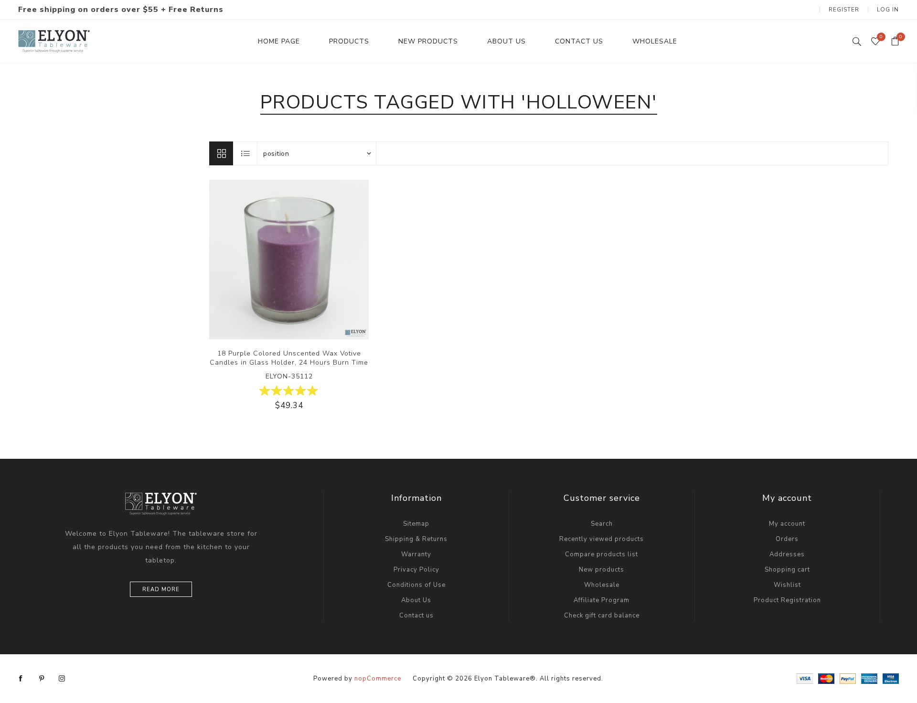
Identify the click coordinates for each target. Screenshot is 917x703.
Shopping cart (787, 569)
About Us (416, 600)
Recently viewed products (601, 539)
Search (602, 523)
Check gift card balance (602, 615)
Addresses (787, 554)
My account (787, 523)
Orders (787, 539)
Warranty (416, 554)
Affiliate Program (601, 600)
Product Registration (787, 600)
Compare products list (601, 554)
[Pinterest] (41, 678)
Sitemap (416, 523)
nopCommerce (377, 678)
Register (844, 9)
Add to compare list (279, 259)
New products (601, 569)
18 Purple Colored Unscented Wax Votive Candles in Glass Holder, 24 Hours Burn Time (289, 358)
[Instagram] (62, 678)
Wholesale (601, 585)
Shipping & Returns (416, 539)
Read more (161, 589)
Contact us (416, 615)
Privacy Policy (416, 569)
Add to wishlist (299, 259)
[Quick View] (259, 259)
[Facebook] (21, 678)
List (245, 153)
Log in (888, 9)
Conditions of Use (416, 585)
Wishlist (787, 585)
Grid (221, 153)
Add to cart (318, 259)
